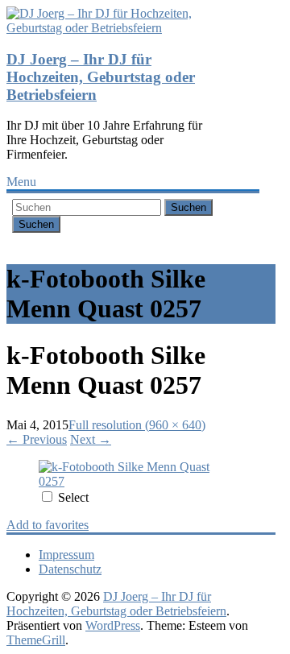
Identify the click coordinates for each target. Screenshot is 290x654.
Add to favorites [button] (47, 525)
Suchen (188, 207)
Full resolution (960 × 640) (136, 425)
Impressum (66, 554)
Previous (36, 439)
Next (90, 439)
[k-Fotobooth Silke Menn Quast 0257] (133, 481)
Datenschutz (70, 569)
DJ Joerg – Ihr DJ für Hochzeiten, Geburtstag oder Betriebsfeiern (100, 77)
